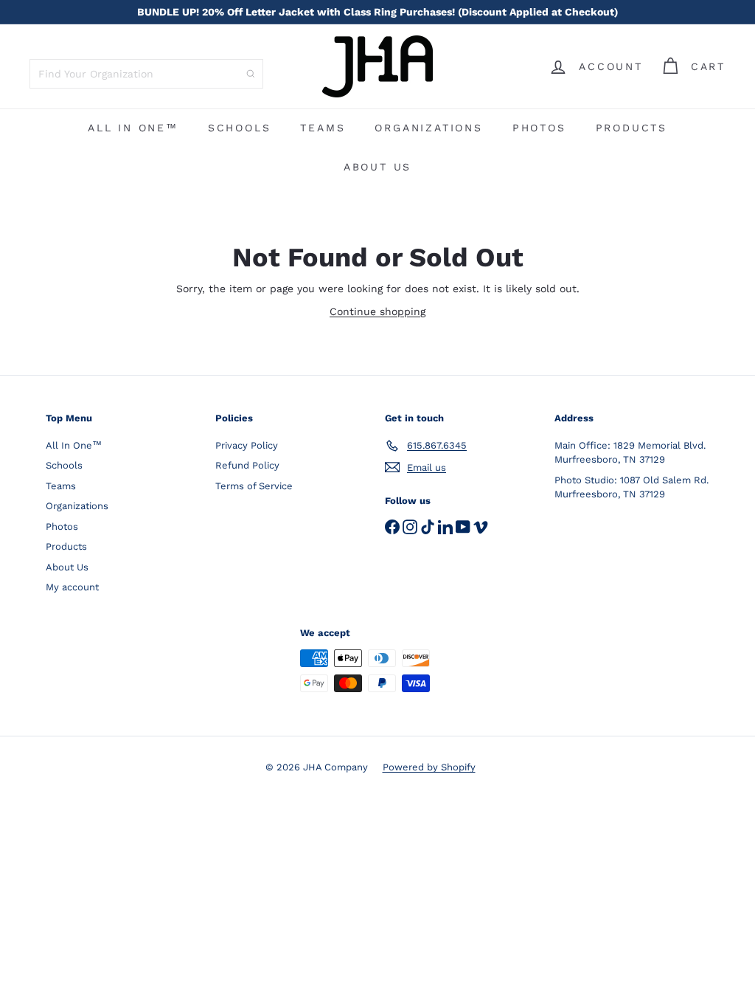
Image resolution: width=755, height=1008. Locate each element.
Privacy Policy (246, 445)
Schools (239, 128)
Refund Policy (247, 465)
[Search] (250, 74)
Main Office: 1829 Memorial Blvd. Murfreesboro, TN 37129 (630, 453)
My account (72, 587)
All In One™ (133, 128)
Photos (539, 128)
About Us (377, 167)
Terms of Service (254, 485)
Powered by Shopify (429, 767)
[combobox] (146, 74)
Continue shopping (377, 311)
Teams (322, 128)
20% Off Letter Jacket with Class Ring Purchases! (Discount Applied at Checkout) (377, 12)
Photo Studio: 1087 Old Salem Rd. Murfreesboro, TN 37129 (631, 487)
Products (631, 128)
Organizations (428, 128)
